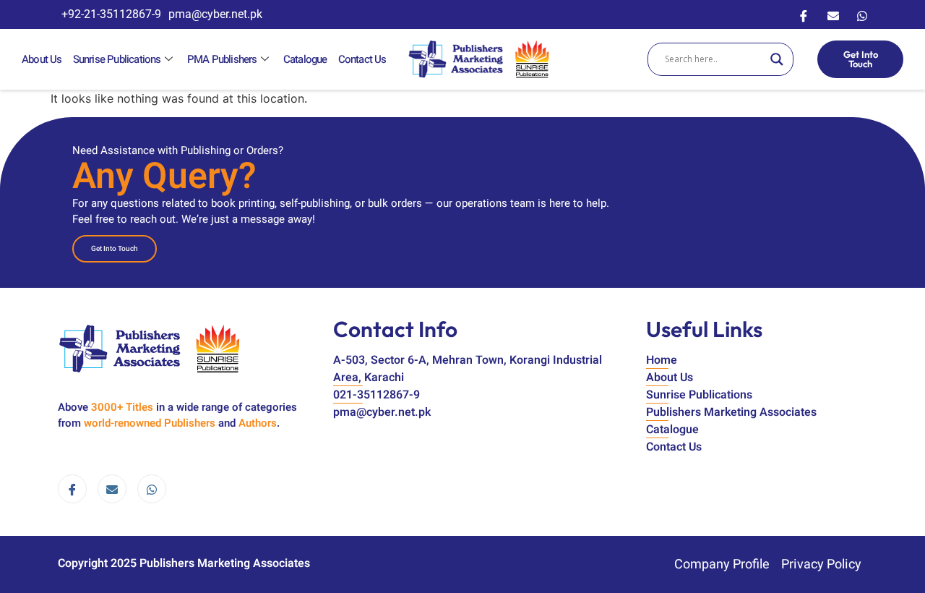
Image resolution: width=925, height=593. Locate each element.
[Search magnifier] (777, 59)
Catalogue (305, 59)
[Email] (833, 14)
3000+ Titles (122, 407)
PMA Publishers (222, 59)
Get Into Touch (860, 58)
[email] (112, 488)
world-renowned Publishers (149, 423)
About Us (42, 59)
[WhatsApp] (862, 14)
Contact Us (362, 59)
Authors (257, 423)
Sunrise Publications (117, 59)
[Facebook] (803, 14)
